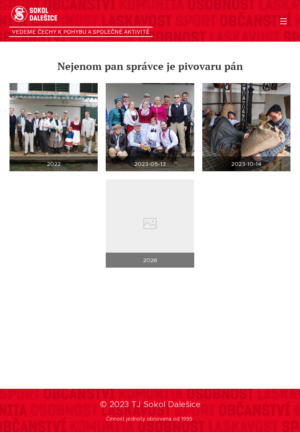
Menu (283, 21)
